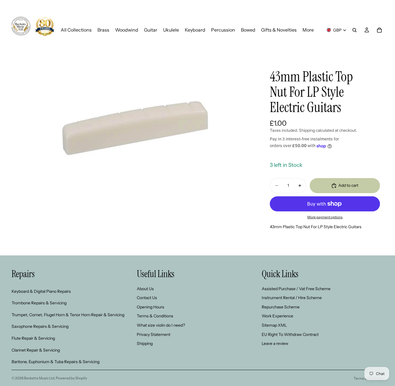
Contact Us (147, 297)
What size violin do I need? (161, 325)
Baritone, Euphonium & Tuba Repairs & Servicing (55, 361)
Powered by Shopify (71, 378)
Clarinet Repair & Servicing (36, 349)
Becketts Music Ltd (39, 378)
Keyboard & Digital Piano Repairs (41, 291)
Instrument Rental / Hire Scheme (292, 297)
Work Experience (277, 316)
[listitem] (308, 30)
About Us (145, 288)
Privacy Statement (153, 334)
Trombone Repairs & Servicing (39, 302)
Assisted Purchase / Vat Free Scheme (296, 288)
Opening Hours (150, 306)
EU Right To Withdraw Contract (290, 334)
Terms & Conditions (155, 316)
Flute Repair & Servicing (33, 338)
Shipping (145, 343)
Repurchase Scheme (281, 306)
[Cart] (379, 30)
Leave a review (275, 343)
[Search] (354, 30)
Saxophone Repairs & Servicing (40, 326)
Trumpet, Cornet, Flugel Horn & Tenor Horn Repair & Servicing (68, 314)
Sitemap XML (274, 325)
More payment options (325, 217)
